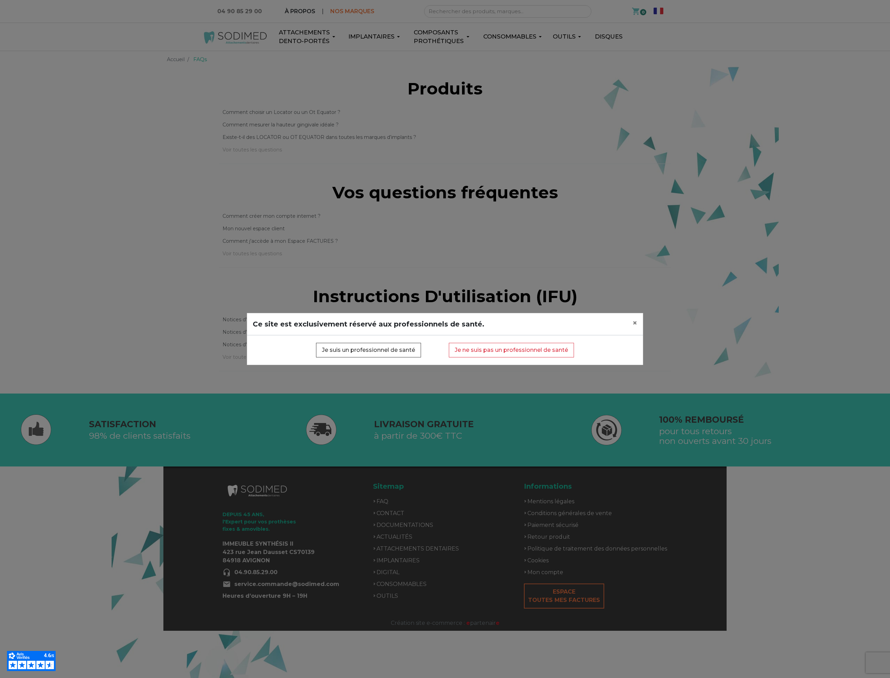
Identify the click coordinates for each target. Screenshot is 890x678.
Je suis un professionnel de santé (368, 350)
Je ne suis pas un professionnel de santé (511, 350)
